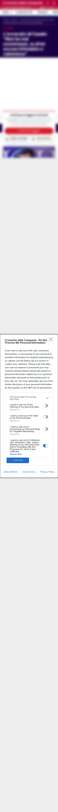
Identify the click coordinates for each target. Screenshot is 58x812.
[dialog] (29, 406)
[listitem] (29, 398)
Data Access (29, 471)
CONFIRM (18, 460)
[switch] (45, 405)
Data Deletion (11, 471)
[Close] (52, 340)
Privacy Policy (47, 471)
